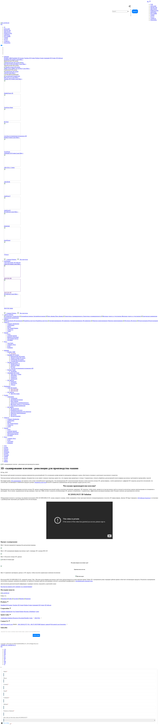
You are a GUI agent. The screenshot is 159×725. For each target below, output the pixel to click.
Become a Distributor (29, 611)
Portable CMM (8, 58)
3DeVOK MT (14, 390)
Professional (7, 261)
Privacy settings (6, 723)
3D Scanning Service (12, 338)
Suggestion (63, 624)
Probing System (39, 58)
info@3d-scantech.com (7, 624)
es (5, 657)
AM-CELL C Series (16, 374)
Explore (6, 395)
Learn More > (19, 59)
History (9, 326)
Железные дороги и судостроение (20, 404)
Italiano (153, 20)
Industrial (6, 56)
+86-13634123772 (22, 624)
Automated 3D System (50, 58)
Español (153, 12)
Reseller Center (143, 11)
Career (9, 331)
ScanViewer (14, 383)
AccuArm (13, 353)
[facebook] (4, 598)
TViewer (13, 384)
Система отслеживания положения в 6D (22, 368)
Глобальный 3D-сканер (17, 359)
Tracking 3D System (29, 58)
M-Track (13, 367)
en (5, 651)
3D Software (59, 58)
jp (4, 660)
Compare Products (11, 259)
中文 (151, 4)
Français (153, 7)
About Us (6, 322)
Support (6, 332)
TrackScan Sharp (15, 365)
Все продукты (24, 259)
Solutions (10, 618)
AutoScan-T (14, 377)
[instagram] (27, 598)
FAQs (8, 334)
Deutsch (153, 9)
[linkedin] (21, 598)
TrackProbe (14, 371)
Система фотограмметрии (18, 361)
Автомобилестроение (17, 399)
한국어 (152, 17)
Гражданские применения (18, 405)
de (5, 654)
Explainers (10, 347)
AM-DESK (14, 376)
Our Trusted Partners (12, 328)
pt (5, 655)
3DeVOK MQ (14, 389)
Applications (10, 396)
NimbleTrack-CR (15, 364)
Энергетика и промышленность (20, 402)
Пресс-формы (14, 401)
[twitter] (9, 598)
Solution (6, 319)
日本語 (152, 15)
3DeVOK (37, 618)
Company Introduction (13, 323)
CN (5, 649)
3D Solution (10, 407)
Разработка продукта (16, 410)
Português (154, 10)
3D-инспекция (15, 408)
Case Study (10, 343)
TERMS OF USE (5, 645)
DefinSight (13, 381)
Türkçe (153, 18)
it (4, 664)
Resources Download (13, 337)
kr (5, 661)
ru (5, 658)
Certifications (10, 325)
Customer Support (12, 335)
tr (5, 663)
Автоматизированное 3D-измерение (21, 411)
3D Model (10, 340)
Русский (153, 13)
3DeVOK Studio (15, 393)
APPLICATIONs (8, 314)
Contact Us (135, 11)
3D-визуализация (15, 416)
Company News (11, 344)
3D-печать (13, 414)
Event (8, 346)
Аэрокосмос (14, 398)
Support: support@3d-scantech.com (50, 624)
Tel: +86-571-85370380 (34, 624)
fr (5, 652)
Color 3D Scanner (8, 262)
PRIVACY (13, 645)
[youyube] (15, 598)
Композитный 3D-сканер (18, 356)
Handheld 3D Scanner (18, 58)
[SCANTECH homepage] (5, 23)
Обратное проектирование (18, 413)
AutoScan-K (14, 378)
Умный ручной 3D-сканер (18, 358)
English (153, 6)
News (5, 341)
